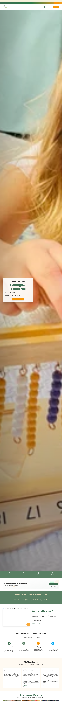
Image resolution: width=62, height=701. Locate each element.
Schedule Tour (56, 7)
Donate (58, 0)
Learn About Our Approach (37, 623)
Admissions (37, 7)
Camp (33, 7)
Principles (23, 7)
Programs (28, 7)
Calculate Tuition (48, 7)
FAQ (55, 0)
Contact (42, 7)
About (20, 7)
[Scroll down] (31, 569)
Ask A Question (53, 586)
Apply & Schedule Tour (18, 298)
